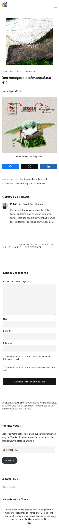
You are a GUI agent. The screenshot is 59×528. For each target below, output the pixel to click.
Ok (29, 523)
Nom (6, 318)
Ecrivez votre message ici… (17, 281)
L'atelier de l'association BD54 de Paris (4, 7)
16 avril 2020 (8, 71)
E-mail (7, 330)
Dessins (19, 179)
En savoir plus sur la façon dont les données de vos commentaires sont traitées (28, 407)
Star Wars (42, 183)
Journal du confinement (35, 179)
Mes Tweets (8, 486)
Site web (7, 342)
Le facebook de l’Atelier (15, 499)
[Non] (55, 516)
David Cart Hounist (33, 204)
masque (20, 183)
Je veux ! (9, 460)
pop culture (30, 183)
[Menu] (54, 5)
